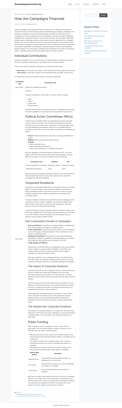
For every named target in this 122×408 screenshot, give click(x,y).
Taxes (104, 4)
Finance (77, 4)
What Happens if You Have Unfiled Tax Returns (28, 394)
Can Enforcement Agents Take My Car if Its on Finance (31, 396)
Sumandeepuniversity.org (28, 4)
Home (16, 14)
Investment (95, 4)
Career (70, 4)
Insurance (86, 4)
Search (103, 15)
